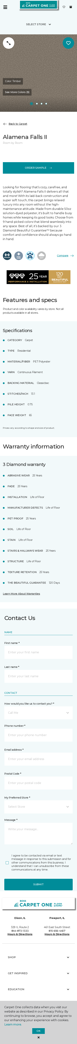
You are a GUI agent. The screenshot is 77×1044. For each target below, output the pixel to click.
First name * (12, 643)
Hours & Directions (20, 934)
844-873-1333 (20, 930)
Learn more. (13, 1024)
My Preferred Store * (17, 797)
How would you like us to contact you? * (29, 703)
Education (16, 989)
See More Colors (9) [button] (17, 92)
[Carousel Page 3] (41, 104)
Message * (10, 820)
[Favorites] (64, 7)
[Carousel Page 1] (31, 103)
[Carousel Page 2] (37, 104)
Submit (38, 884)
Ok (38, 1030)
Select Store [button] (36, 24)
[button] (38, 712)
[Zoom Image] (8, 43)
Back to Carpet (18, 123)
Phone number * (14, 726)
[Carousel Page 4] (46, 104)
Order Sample (35, 167)
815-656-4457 (57, 930)
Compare (62, 255)
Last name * (11, 667)
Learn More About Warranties (21, 593)
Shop (12, 957)
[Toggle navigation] (5, 7)
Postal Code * (12, 773)
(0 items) (70, 7)
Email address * (13, 749)
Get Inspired (18, 973)
